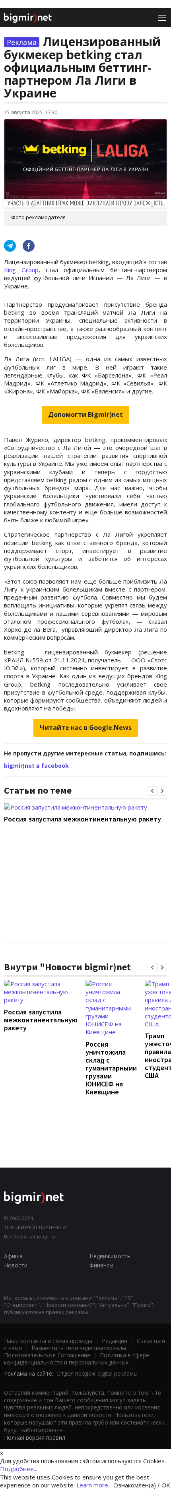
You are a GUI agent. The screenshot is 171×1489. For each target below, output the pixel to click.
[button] (152, 791)
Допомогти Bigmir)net (85, 414)
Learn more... (94, 1485)
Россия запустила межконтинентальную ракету (82, 818)
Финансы (101, 1265)
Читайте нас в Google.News (86, 727)
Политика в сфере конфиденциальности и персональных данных (76, 1358)
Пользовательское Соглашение (47, 1355)
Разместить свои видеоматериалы (78, 1348)
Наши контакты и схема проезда (48, 1341)
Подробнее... (18, 1469)
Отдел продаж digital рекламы (97, 1373)
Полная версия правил (34, 1437)
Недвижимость (109, 1256)
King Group (21, 270)
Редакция (114, 1341)
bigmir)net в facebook (36, 765)
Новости (15, 1265)
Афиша (13, 1256)
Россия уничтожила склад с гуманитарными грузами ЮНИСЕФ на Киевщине (111, 1067)
